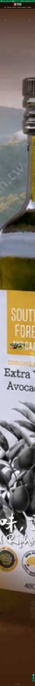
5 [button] (19, 684)
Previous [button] (5, 20)
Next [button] (29, 20)
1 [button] (15, 684)
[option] (17, 343)
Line (14, 1)
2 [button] (16, 684)
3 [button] (17, 684)
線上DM (23, 1)
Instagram (9, 1)
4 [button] (18, 684)
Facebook (3, 1)
